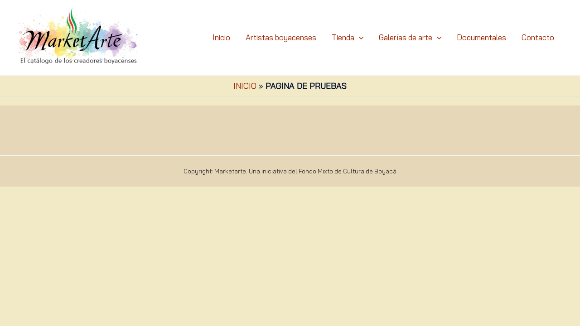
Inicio (221, 37)
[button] (358, 37)
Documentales (481, 37)
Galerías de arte (405, 37)
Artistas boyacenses (281, 37)
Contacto (538, 37)
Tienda (343, 37)
